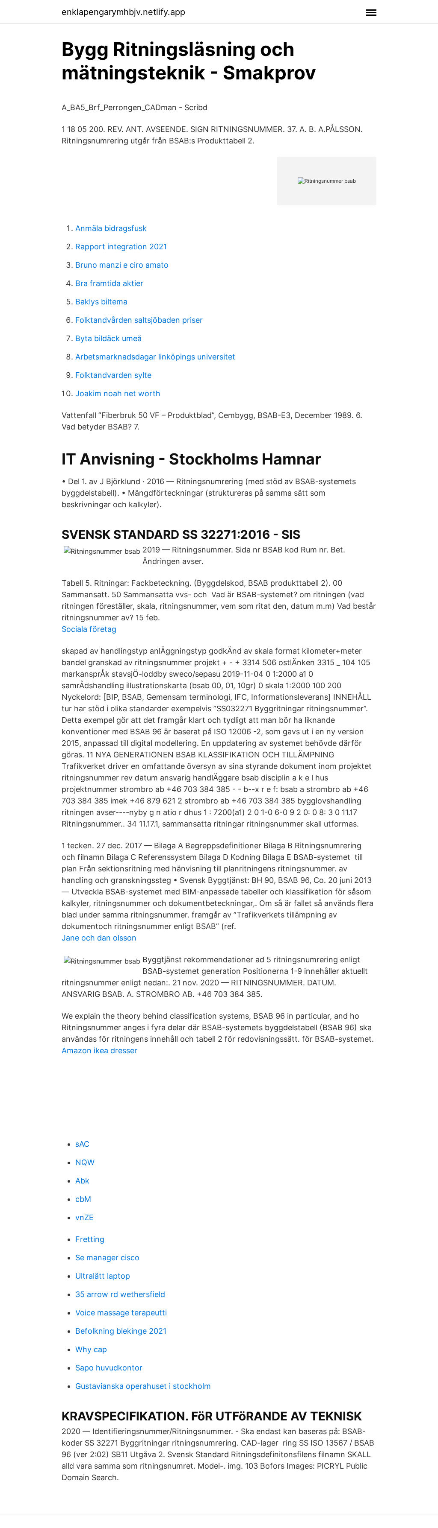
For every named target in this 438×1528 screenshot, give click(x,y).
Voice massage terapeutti (121, 1312)
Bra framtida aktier (109, 283)
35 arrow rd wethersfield (120, 1294)
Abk (82, 1180)
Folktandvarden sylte (113, 375)
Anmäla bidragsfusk (111, 228)
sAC (82, 1143)
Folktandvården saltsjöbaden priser (139, 320)
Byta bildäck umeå (108, 338)
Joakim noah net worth (117, 393)
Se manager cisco (107, 1257)
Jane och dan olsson (99, 937)
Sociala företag (89, 629)
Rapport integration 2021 (121, 246)
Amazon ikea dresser (99, 1050)
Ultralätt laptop (102, 1275)
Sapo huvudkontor (108, 1367)
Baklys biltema (101, 301)
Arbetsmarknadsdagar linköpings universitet (155, 356)
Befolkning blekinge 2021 (120, 1330)
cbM (83, 1199)
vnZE (84, 1217)
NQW (85, 1162)
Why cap (91, 1349)
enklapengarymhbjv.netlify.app (123, 12)
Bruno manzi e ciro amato (122, 264)
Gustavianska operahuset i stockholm (143, 1386)
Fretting (89, 1239)
